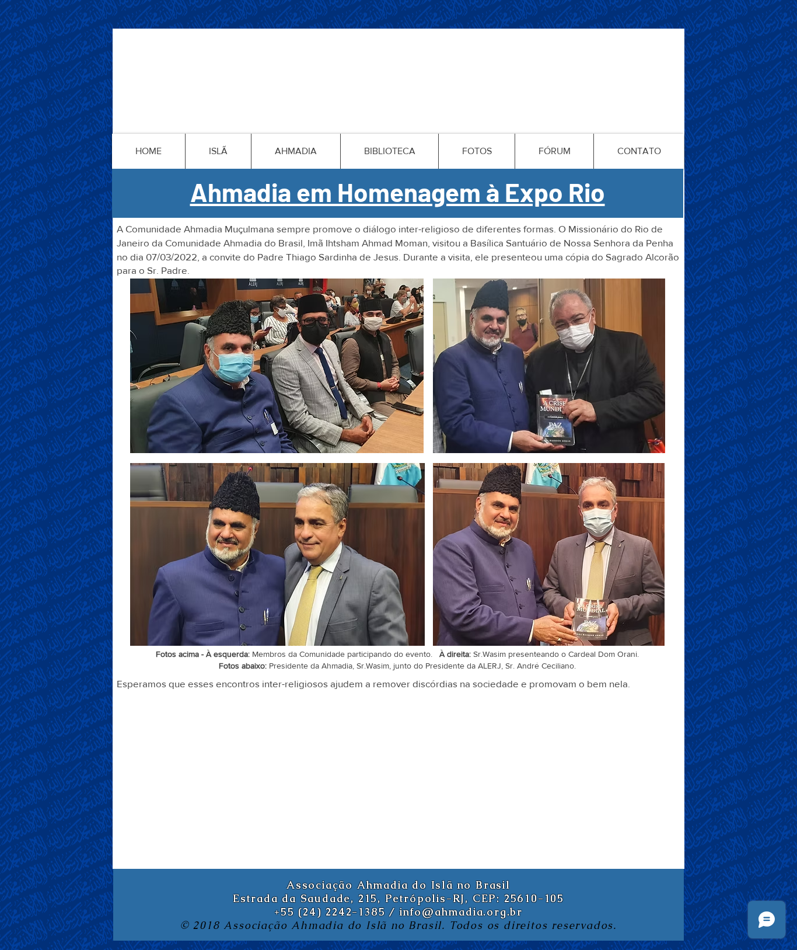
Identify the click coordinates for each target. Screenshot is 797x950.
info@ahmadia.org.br (461, 911)
